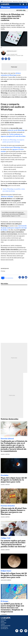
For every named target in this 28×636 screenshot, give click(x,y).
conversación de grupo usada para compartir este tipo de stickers (14, 228)
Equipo (2, 621)
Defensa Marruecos (7, 1)
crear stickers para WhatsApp (10, 147)
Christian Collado (11, 51)
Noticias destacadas (9, 419)
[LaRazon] (6, 4)
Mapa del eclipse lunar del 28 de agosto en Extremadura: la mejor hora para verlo (14, 575)
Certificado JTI (4, 628)
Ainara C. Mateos (5, 454)
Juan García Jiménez (6, 580)
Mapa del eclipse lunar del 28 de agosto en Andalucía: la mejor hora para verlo (14, 480)
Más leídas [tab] (4, 283)
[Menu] (26, 4)
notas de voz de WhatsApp (16, 130)
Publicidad (3, 620)
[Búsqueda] (20, 4)
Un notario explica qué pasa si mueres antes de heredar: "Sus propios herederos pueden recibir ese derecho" (13, 543)
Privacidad (3, 622)
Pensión (20, 1)
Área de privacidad (5, 625)
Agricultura (15, 1)
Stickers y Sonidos (7, 196)
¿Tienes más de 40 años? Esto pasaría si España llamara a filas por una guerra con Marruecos (14, 511)
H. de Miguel (4, 614)
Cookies (3, 624)
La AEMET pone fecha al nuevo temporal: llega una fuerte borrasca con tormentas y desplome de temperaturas (12, 608)
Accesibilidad (4, 627)
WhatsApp (5, 7)
